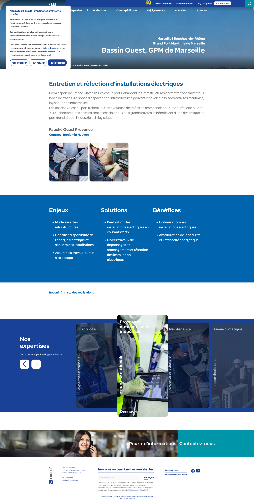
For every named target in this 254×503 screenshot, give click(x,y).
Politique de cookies (50, 48)
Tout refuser (38, 62)
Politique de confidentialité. (138, 490)
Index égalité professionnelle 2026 (142, 496)
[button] (24, 364)
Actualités (181, 10)
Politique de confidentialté (38, 55)
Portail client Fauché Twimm (176, 474)
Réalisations (99, 10)
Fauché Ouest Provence (71, 129)
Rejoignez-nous (156, 10)
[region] (38, 37)
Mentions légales (106, 496)
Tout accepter (57, 62)
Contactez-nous (197, 443)
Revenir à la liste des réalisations (71, 292)
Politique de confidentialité (121, 496)
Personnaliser (19, 62)
